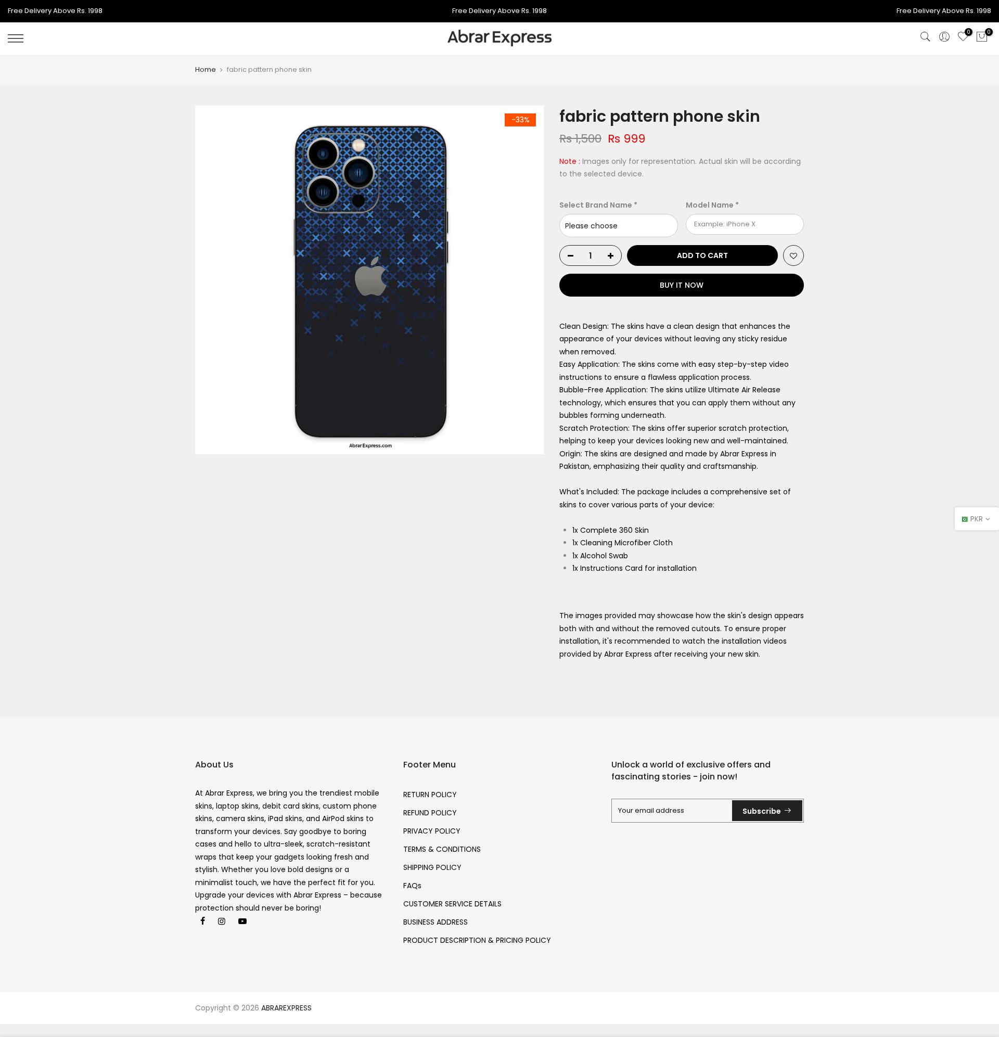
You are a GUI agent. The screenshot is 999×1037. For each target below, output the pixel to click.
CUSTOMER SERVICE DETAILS (452, 904)
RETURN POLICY (430, 794)
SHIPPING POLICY (432, 867)
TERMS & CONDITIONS (442, 849)
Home (205, 69)
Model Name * (712, 205)
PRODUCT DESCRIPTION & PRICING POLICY (477, 940)
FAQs (412, 885)
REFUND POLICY (430, 813)
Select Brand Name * (598, 205)
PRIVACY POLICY (431, 831)
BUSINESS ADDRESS (435, 922)
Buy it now (681, 285)
